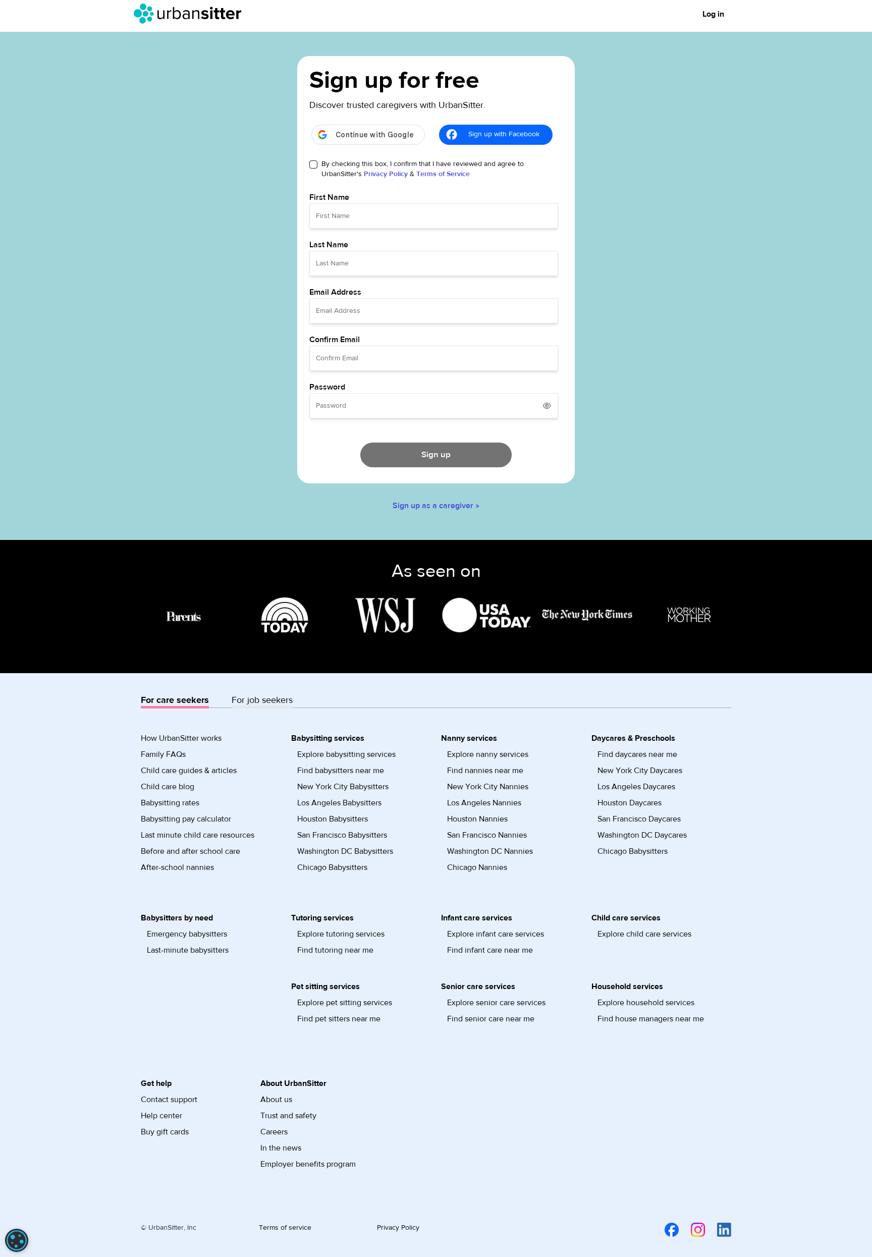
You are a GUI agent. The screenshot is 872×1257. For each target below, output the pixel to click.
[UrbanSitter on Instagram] (692, 1229)
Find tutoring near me (335, 950)
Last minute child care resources (197, 835)
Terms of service (285, 1227)
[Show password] (547, 405)
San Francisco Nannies (487, 835)
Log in (713, 14)
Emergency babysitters (187, 934)
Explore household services (645, 1003)
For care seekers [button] (175, 700)
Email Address (335, 292)
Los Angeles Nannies (484, 803)
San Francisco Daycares (639, 819)
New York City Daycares (639, 771)
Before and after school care (190, 851)
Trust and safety (288, 1116)
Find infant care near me (490, 950)
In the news (280, 1148)
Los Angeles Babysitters (339, 803)
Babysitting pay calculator (186, 819)
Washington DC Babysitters (345, 851)
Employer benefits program (308, 1164)
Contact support (169, 1100)
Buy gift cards (165, 1132)
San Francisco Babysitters (342, 835)
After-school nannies (177, 867)
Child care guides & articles (189, 771)
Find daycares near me (637, 754)
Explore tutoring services (341, 934)
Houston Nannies (477, 819)
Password (327, 387)
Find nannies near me (485, 771)
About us (276, 1100)
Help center (161, 1116)
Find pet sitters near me (338, 1019)
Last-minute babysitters (188, 950)
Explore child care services (644, 934)
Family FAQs (163, 754)
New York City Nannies (487, 787)
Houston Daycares (629, 803)
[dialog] (16, 1240)
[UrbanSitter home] (190, 14)
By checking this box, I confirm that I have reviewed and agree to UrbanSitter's (422, 169)
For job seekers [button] (262, 700)
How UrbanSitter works (181, 738)
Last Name (328, 245)
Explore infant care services (495, 934)
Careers (274, 1132)
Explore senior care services (496, 1003)
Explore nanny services (487, 754)
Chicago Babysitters (332, 867)
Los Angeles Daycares (636, 787)
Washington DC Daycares (642, 835)
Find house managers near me (650, 1019)
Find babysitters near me (340, 771)
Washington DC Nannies (490, 851)
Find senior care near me (490, 1019)
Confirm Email (334, 340)
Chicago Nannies (477, 867)
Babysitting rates (170, 803)
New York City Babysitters (343, 787)
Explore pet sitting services (344, 1003)
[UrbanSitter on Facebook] (665, 1229)
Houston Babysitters (332, 819)
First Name (329, 197)
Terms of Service (443, 174)
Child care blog (167, 787)
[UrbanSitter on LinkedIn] (718, 1229)
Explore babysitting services (346, 754)
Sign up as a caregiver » (436, 506)
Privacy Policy (386, 174)
